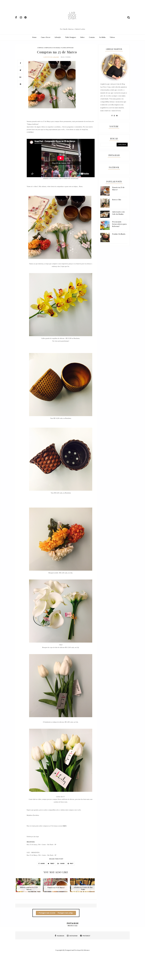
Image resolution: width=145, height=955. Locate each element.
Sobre (82, 37)
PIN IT (71, 863)
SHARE (42, 863)
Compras (40, 47)
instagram (73, 936)
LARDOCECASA (47, 57)
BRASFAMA (31, 842)
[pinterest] (26, 17)
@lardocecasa (72, 926)
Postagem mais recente (47, 913)
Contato (92, 37)
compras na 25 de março (52, 47)
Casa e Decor (45, 37)
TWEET (52, 863)
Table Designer (70, 37)
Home (34, 37)
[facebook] (17, 17)
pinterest (86, 936)
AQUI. (64, 826)
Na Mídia (102, 37)
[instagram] (22, 17)
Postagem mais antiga (65, 913)
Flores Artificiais (67, 47)
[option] (28, 886)
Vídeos (112, 37)
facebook (60, 936)
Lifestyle (58, 37)
